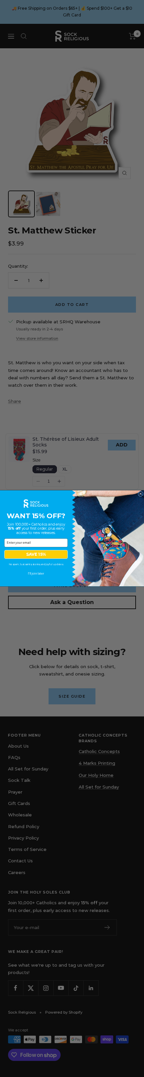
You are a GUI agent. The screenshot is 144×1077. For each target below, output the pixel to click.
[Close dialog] (140, 494)
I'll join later (36, 574)
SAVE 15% (36, 554)
